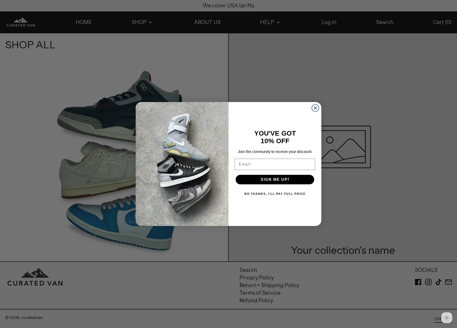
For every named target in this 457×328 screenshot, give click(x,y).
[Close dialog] (315, 108)
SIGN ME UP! (275, 179)
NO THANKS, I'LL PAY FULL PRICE (275, 194)
